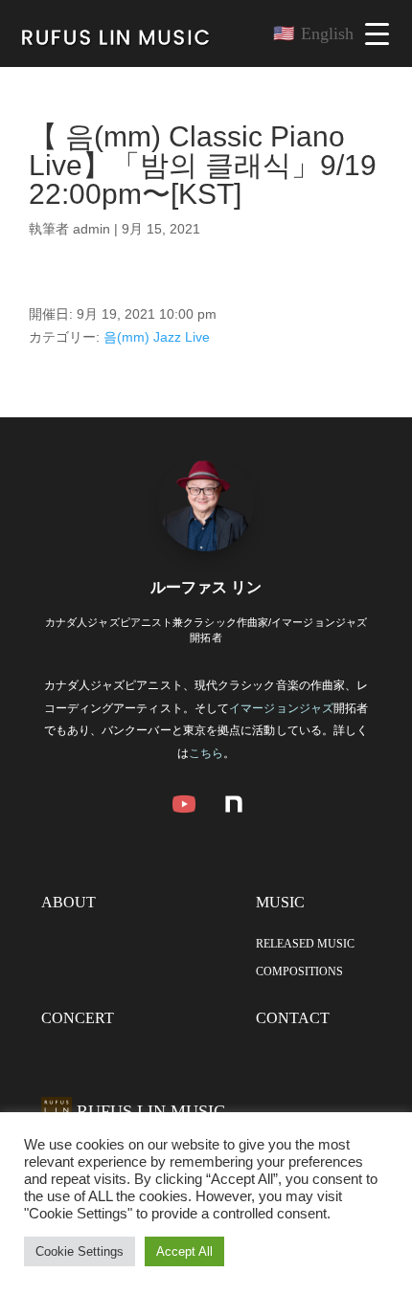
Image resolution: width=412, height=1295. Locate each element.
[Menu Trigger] (377, 33)
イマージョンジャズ (281, 708)
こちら (206, 753)
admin (91, 228)
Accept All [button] (184, 1251)
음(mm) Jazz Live (156, 337)
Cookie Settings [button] (79, 1251)
